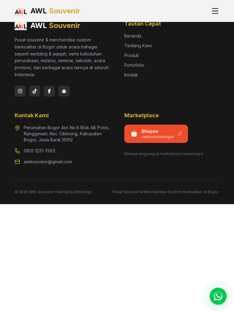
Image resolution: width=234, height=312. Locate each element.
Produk (131, 55)
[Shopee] (63, 91)
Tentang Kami (138, 45)
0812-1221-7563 (39, 150)
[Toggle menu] (215, 11)
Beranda (132, 35)
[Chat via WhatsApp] (218, 296)
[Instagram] (20, 91)
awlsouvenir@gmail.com (48, 161)
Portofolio (134, 65)
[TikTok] (34, 91)
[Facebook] (49, 91)
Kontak (131, 74)
